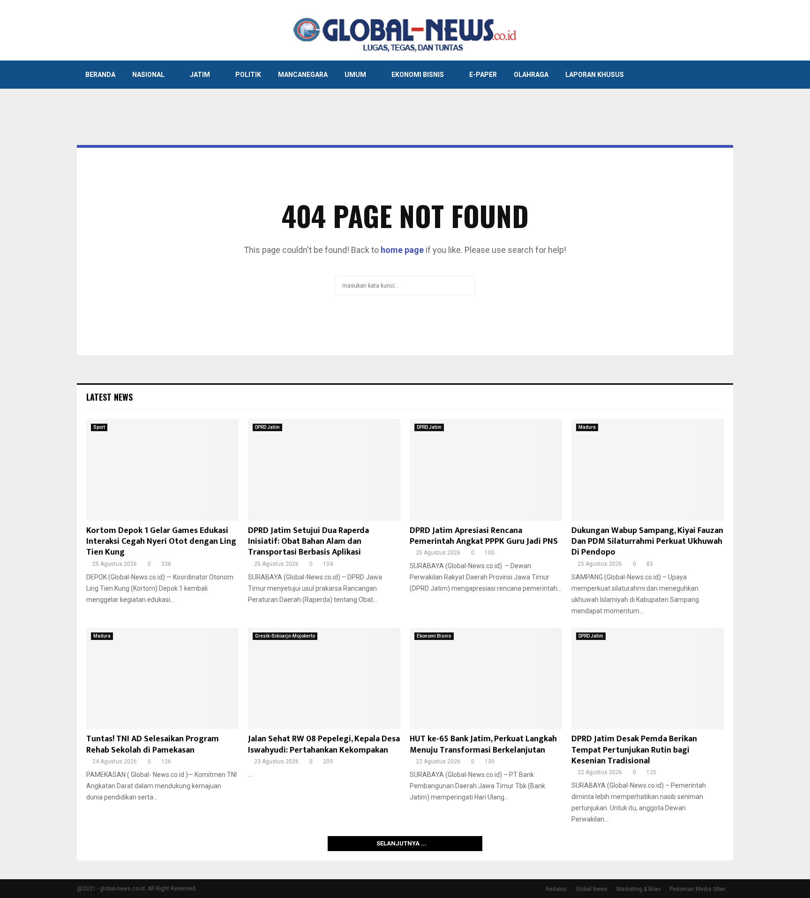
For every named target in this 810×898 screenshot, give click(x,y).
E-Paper (483, 74)
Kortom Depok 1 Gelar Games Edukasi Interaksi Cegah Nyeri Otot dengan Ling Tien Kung (161, 542)
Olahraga (531, 74)
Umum (355, 74)
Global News (592, 889)
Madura (587, 427)
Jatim (200, 74)
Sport (99, 427)
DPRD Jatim (267, 427)
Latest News (109, 397)
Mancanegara (303, 74)
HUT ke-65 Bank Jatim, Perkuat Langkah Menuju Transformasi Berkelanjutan (483, 744)
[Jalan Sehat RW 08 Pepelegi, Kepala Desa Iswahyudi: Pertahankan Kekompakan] (324, 679)
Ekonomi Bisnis (417, 74)
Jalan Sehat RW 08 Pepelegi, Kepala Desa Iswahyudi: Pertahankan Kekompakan (324, 744)
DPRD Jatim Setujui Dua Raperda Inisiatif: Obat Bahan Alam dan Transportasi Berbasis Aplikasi (308, 542)
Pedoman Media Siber (697, 889)
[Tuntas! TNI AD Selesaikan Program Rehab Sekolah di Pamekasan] (162, 679)
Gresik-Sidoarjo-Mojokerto (285, 636)
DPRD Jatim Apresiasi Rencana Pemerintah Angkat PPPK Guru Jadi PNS (484, 536)
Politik (248, 74)
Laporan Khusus (594, 74)
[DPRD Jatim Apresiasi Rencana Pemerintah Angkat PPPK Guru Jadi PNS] (486, 470)
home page (402, 250)
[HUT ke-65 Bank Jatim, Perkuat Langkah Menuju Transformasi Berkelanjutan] (486, 679)
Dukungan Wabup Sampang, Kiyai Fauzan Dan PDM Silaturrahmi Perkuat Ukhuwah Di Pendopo (647, 542)
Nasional (148, 74)
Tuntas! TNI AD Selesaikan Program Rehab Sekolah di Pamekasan (152, 744)
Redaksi (556, 889)
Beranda (100, 74)
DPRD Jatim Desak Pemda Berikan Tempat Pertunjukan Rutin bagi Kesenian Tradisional (634, 750)
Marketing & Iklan (638, 889)
